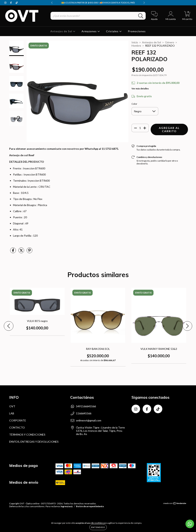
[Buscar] (140, 15)
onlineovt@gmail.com (88, 420)
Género (169, 42)
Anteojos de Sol (61, 31)
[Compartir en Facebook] (13, 251)
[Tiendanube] (175, 503)
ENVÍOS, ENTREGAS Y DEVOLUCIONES (34, 441)
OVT (12, 406)
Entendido (98, 527)
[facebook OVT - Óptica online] (11, 2)
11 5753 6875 (110, 148)
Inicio (134, 42)
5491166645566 (86, 406)
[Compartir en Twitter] (21, 251)
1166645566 (83, 413)
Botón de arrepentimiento (90, 506)
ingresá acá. (67, 506)
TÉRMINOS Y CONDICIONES (27, 434)
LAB (11, 413)
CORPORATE (17, 420)
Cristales (112, 31)
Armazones (89, 31)
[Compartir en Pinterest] (29, 251)
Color (134, 103)
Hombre (136, 45)
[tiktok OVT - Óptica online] (16, 2)
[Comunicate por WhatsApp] (189, 524)
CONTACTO (17, 427)
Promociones (137, 31)
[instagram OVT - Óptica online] (5, 2)
